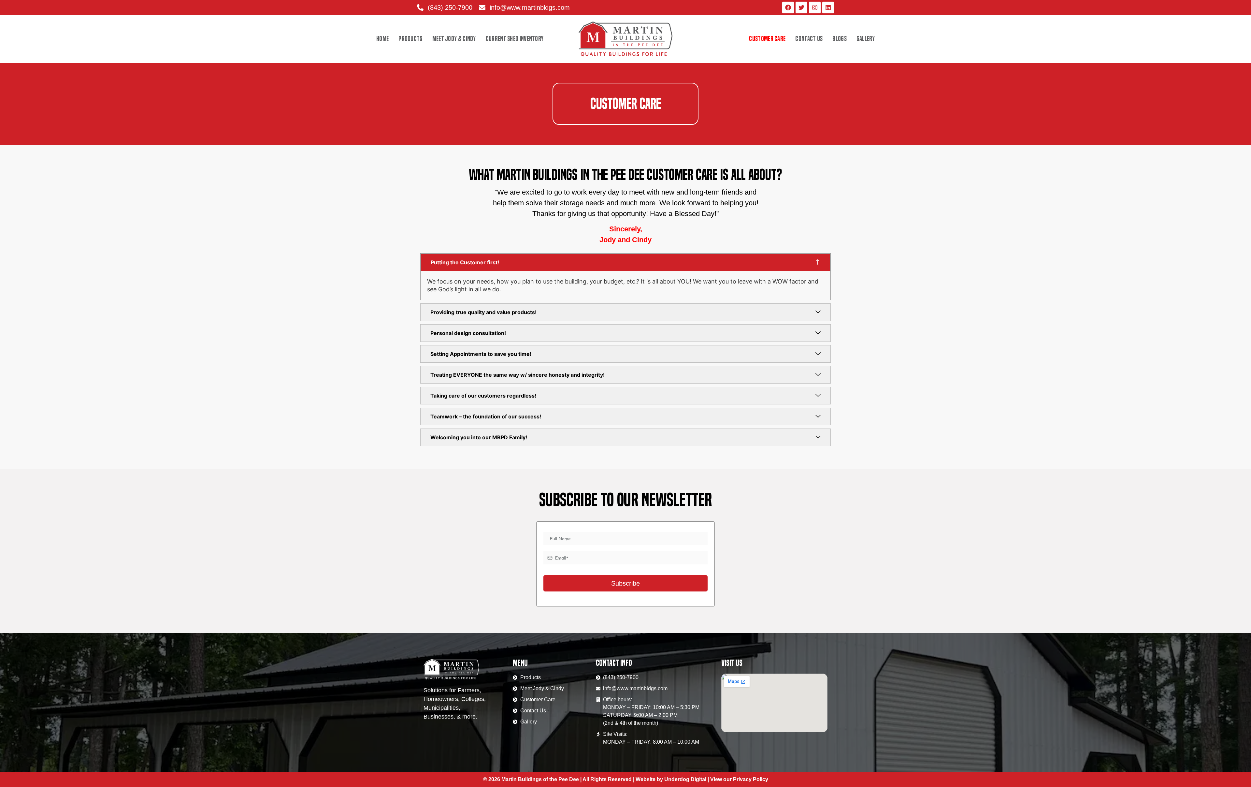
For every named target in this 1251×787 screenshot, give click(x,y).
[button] (625, 262)
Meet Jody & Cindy (454, 39)
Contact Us (809, 39)
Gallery (865, 39)
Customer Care (767, 39)
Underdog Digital (685, 779)
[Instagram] (815, 7)
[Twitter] (801, 7)
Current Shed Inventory (515, 39)
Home (382, 39)
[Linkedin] (828, 7)
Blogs (839, 39)
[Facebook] (788, 7)
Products (410, 39)
